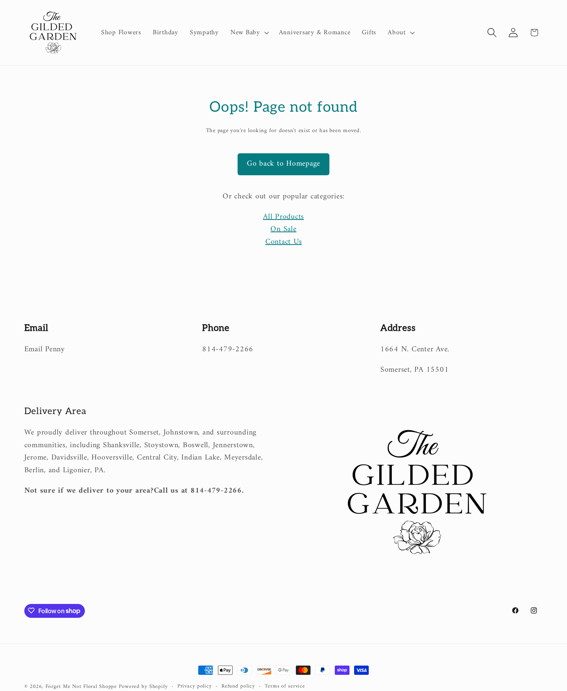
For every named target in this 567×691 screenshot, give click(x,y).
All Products (283, 217)
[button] (248, 33)
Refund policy (238, 687)
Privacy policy (194, 687)
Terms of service (285, 687)
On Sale (283, 229)
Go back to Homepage (283, 164)
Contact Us (283, 242)
